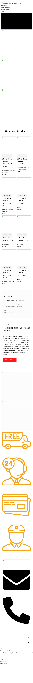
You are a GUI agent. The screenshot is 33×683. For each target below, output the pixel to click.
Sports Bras (5, 170)
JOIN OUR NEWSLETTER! (12, 642)
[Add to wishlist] (13, 152)
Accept (3, 657)
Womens (23, 169)
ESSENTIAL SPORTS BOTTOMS (22, 272)
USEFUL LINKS (8, 637)
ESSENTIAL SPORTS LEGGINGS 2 (22, 200)
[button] (16, 632)
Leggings (19, 207)
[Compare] (4, 152)
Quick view (8, 152)
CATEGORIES (8, 632)
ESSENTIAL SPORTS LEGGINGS (22, 161)
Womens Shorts (21, 167)
